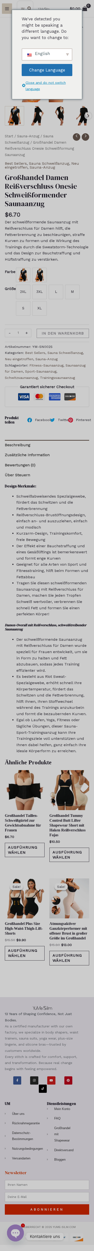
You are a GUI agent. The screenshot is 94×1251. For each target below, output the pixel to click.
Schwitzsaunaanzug (21, 378)
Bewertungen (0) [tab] (20, 465)
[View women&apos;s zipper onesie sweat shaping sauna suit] (37, 115)
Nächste (88, 115)
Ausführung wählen (22, 850)
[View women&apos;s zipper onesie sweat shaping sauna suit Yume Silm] (14, 115)
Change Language (47, 70)
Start (9, 136)
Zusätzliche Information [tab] (27, 455)
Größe (10, 288)
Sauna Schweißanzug (49, 163)
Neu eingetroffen (19, 359)
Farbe (10, 271)
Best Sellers (16, 163)
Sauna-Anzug (28, 136)
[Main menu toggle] (7, 8)
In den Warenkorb (63, 333)
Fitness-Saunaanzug (46, 365)
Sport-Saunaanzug (40, 371)
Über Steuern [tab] (17, 475)
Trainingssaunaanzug (57, 378)
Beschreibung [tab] (17, 445)
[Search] (30, 8)
